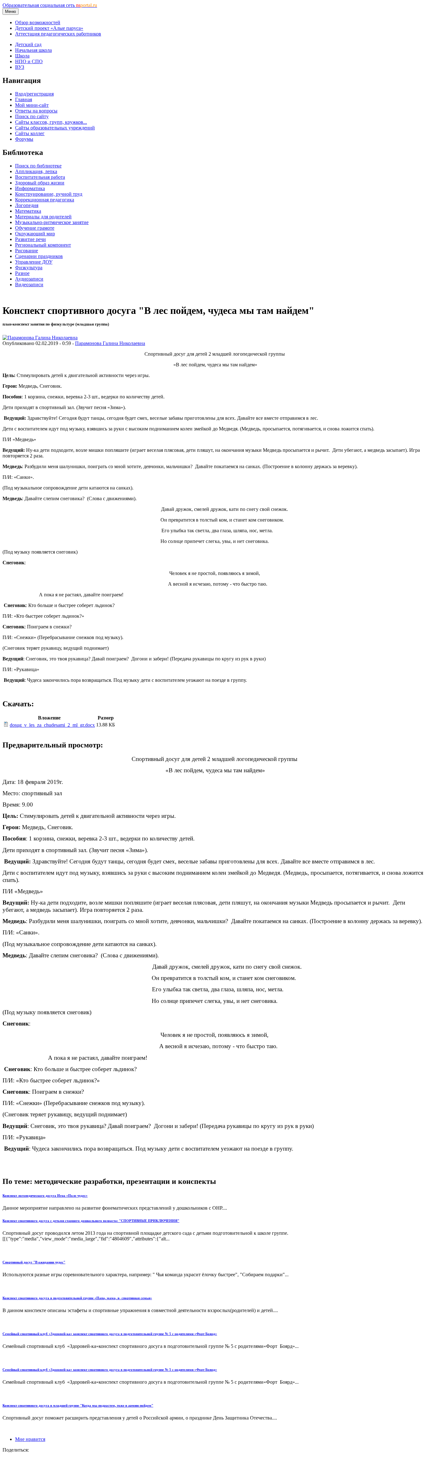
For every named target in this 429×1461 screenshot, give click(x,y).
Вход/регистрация (34, 93)
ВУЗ (19, 67)
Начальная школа (33, 50)
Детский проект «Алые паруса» (49, 28)
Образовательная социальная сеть (50, 5)
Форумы (24, 139)
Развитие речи (30, 239)
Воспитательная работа (40, 177)
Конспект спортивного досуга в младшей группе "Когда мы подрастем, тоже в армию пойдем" (78, 1405)
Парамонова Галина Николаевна (110, 343)
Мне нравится (30, 1439)
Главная (23, 99)
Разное (22, 273)
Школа (22, 55)
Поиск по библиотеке (38, 165)
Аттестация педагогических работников (58, 33)
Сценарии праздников (39, 256)
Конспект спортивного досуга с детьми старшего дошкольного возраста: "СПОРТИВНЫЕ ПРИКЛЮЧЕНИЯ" (91, 1221)
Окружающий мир (35, 233)
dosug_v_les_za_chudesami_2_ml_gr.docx (52, 725)
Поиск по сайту (32, 116)
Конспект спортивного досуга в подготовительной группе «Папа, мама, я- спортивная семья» (77, 1298)
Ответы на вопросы (36, 110)
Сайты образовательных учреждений (55, 127)
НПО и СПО (29, 61)
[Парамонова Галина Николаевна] (40, 337)
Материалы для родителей (43, 216)
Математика (28, 211)
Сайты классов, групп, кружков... (51, 122)
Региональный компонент (43, 245)
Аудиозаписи (29, 279)
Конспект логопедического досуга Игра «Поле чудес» (45, 1195)
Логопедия (26, 205)
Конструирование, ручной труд (48, 194)
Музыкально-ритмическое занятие (52, 222)
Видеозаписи (29, 284)
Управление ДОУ (33, 262)
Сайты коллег (30, 133)
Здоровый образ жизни (39, 182)
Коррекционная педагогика (44, 199)
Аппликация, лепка (36, 171)
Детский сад (28, 44)
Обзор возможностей (37, 22)
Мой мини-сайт (32, 105)
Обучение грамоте (34, 228)
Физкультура (28, 267)
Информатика (30, 188)
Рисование (26, 250)
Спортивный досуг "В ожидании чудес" (34, 1262)
